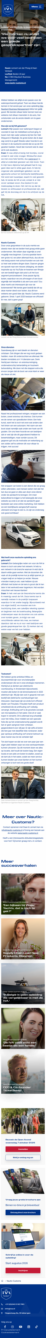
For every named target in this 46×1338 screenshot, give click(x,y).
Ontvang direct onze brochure (23, 1212)
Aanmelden (23, 1149)
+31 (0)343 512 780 (14, 1304)
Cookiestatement (10, 1332)
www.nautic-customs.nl (15, 83)
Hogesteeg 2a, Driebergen (17, 1313)
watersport (33, 159)
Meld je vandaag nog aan (23, 1157)
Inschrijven (23, 1270)
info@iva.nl (10, 1309)
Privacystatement (10, 1330)
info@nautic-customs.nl (12, 830)
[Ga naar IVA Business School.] (2, 1281)
